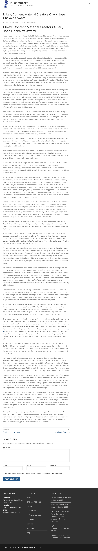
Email (29, 465)
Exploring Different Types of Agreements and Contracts (61, 536)
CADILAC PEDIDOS (34, 502)
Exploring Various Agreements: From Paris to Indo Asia (60, 528)
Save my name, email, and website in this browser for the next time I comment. (34, 474)
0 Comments (32, 22)
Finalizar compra (35, 515)
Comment (7, 448)
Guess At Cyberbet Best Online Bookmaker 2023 (59, 506)
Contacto (30, 524)
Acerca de (30, 528)
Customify (38, 547)
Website (53, 465)
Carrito (31, 519)
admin (6, 22)
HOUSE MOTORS (18, 3)
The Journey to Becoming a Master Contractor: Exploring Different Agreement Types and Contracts (61, 516)
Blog (28, 533)
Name (5, 465)
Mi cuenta (32, 511)
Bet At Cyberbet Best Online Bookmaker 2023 (61, 499)
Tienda (29, 506)
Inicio (29, 498)
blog (23, 22)
